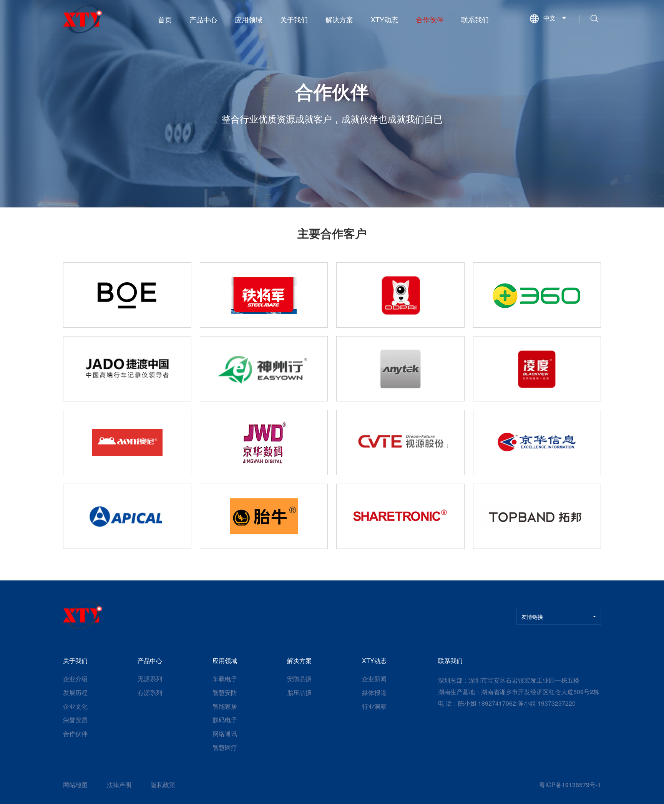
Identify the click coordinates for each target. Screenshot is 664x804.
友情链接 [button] (532, 616)
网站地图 (75, 785)
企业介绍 (75, 679)
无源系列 (150, 679)
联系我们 (475, 19)
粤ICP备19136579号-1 (570, 784)
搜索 (594, 19)
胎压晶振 (299, 692)
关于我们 (294, 19)
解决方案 (339, 19)
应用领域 (248, 19)
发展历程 (75, 692)
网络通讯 (224, 733)
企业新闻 (374, 679)
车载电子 (224, 679)
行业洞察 (374, 706)
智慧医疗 (224, 747)
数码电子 (224, 720)
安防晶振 (299, 679)
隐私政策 (163, 785)
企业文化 (75, 706)
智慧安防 (224, 692)
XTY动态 (384, 19)
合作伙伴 (429, 19)
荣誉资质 (75, 720)
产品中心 (203, 19)
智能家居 (224, 706)
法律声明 (119, 785)
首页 (165, 19)
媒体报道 (374, 692)
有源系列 (150, 692)
